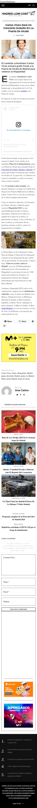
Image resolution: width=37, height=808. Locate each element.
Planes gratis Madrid (9, 378)
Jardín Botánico (7, 308)
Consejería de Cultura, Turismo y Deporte (17, 169)
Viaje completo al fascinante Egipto (19, 766)
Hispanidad (22, 373)
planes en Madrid (27, 376)
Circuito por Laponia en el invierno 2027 (21, 759)
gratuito (24, 91)
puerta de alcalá (24, 378)
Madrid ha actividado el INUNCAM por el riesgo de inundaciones (18, 527)
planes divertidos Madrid (10, 376)
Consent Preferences (7, 1)
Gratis (14, 373)
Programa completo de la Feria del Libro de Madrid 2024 (18, 517)
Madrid (29, 373)
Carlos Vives (6, 373)
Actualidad (6, 21)
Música (12, 21)
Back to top (17, 803)
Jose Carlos (20, 35)
